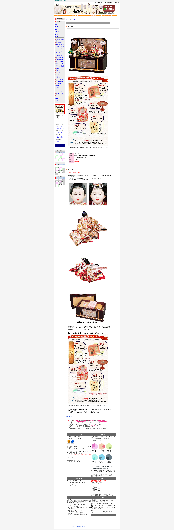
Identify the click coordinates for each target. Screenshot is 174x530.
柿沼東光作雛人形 (60, 65)
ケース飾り (58, 72)
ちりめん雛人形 (59, 81)
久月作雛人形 (59, 42)
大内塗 (56, 34)
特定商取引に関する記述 (79, 526)
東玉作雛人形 (59, 51)
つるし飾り (58, 90)
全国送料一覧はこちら (60, 128)
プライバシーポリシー (87, 526)
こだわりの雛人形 (60, 66)
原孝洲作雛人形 (59, 57)
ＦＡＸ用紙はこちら (59, 132)
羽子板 (56, 26)
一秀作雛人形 (59, 55)
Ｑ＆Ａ (57, 95)
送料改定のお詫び (59, 126)
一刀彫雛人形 (59, 83)
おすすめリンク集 (59, 136)
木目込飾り (58, 77)
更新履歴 (57, 141)
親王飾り (58, 74)
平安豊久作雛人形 (60, 46)
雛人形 (56, 36)
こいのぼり (57, 100)
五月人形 (57, 98)
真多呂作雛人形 (59, 63)
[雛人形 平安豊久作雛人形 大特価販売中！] (84, 14)
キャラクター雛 (59, 79)
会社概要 (72, 526)
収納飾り (58, 70)
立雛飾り (58, 76)
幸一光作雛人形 (59, 61)
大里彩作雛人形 (59, 59)
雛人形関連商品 (59, 91)
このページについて (95, 526)
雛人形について (59, 93)
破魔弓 (56, 29)
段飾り (57, 68)
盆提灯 (56, 24)
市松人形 (58, 85)
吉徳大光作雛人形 (60, 44)
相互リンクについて (59, 137)
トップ (67, 19)
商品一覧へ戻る (69, 416)
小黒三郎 (57, 31)
